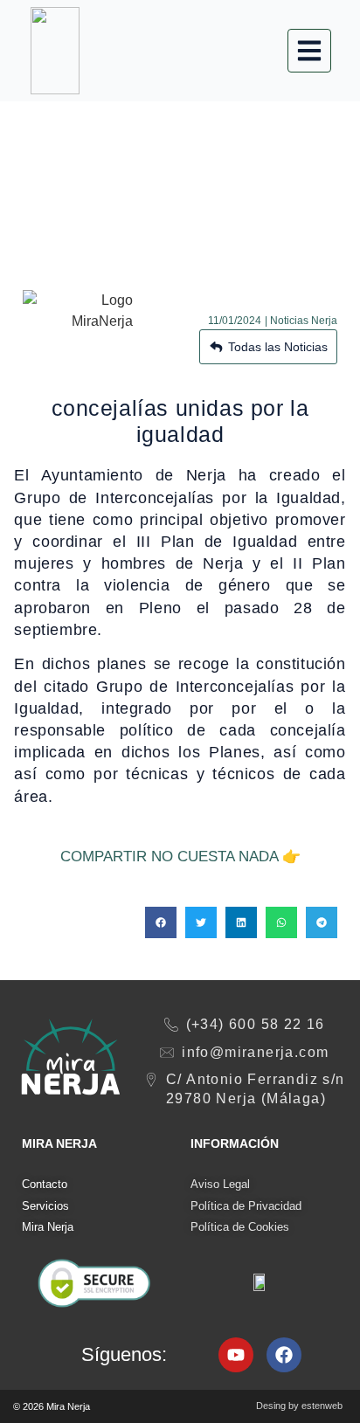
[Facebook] (284, 1354)
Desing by (299, 1405)
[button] (161, 922)
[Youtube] (235, 1354)
